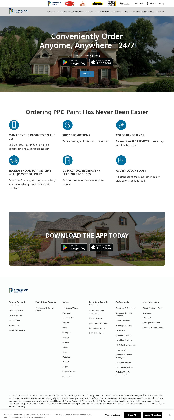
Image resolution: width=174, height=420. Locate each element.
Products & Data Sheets (153, 328)
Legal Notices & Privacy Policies (64, 401)
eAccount (147, 318)
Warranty (21, 406)
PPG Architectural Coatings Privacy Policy (117, 401)
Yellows (65, 337)
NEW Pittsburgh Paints (143, 11)
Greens (65, 342)
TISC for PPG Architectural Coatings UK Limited (68, 403)
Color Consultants (97, 328)
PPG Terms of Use (88, 401)
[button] (53, 11)
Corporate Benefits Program (124, 314)
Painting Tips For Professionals (123, 373)
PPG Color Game (96, 333)
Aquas (65, 347)
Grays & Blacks (68, 371)
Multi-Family (121, 350)
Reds (64, 328)
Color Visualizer (96, 318)
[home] (18, 11)
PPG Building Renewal (125, 345)
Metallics (66, 357)
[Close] (170, 415)
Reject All (132, 415)
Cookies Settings (112, 415)
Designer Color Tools (98, 323)
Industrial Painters (123, 335)
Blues (64, 352)
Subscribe (160, 11)
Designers (120, 330)
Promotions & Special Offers (44, 309)
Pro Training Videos (124, 367)
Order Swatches (123, 320)
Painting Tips (14, 320)
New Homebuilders (124, 340)
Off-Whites (67, 376)
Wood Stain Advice (17, 330)
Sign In (87, 73)
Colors (90, 11)
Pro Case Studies (123, 362)
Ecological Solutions (151, 323)
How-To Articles (15, 316)
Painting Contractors (124, 325)
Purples (65, 323)
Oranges (66, 332)
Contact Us (147, 313)
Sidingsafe (66, 313)
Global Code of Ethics (35, 403)
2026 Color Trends (70, 308)
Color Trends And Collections (96, 312)
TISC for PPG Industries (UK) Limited (107, 403)
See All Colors (68, 318)
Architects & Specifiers (125, 308)
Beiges (65, 367)
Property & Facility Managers (124, 356)
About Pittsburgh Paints (153, 308)
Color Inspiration (16, 311)
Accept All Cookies (153, 415)
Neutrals (66, 362)
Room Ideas (14, 325)
